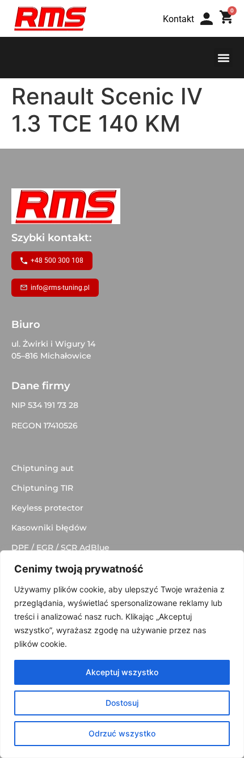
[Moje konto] (206, 19)
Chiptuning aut (42, 468)
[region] (122, 654)
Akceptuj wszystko (122, 672)
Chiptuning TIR (42, 488)
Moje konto (210, 29)
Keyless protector (47, 508)
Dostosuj (122, 703)
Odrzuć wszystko (122, 733)
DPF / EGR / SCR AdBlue (60, 547)
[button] (223, 57)
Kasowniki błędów (49, 528)
